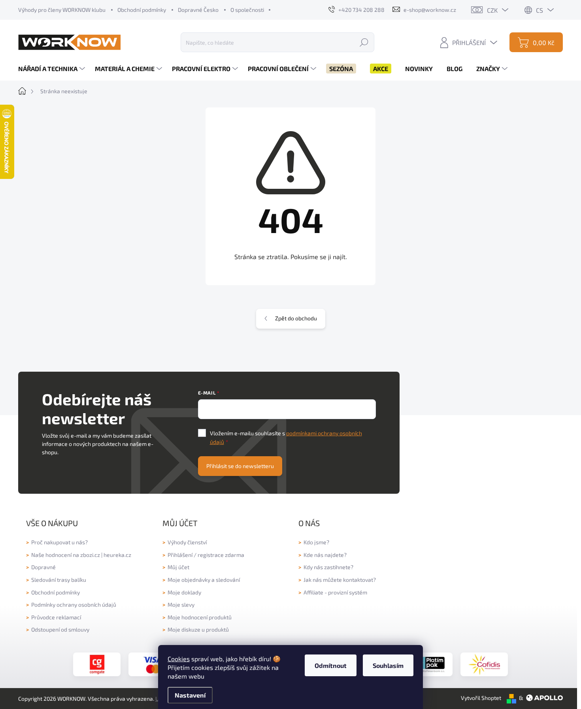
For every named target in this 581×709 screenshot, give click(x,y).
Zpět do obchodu (296, 318)
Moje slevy (181, 604)
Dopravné (43, 567)
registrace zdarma (221, 554)
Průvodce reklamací (56, 617)
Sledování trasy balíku (58, 579)
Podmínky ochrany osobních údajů (73, 604)
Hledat (364, 42)
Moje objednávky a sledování (204, 579)
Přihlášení (180, 554)
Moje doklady (184, 592)
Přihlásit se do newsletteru (240, 466)
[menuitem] (52, 69)
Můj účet (178, 567)
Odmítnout (331, 665)
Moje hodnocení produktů (200, 617)
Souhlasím (388, 665)
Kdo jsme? (316, 542)
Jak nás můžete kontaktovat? (340, 579)
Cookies (179, 658)
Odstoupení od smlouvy (60, 629)
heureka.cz (117, 554)
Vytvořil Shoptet (481, 697)
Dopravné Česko (198, 9)
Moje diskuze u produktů (198, 629)
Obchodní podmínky (141, 9)
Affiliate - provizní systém (335, 592)
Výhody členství (187, 542)
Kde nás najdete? (325, 554)
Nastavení (190, 695)
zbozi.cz (90, 554)
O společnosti (247, 9)
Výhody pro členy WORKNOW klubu (62, 9)
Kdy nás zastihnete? (328, 567)
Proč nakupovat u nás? (59, 542)
